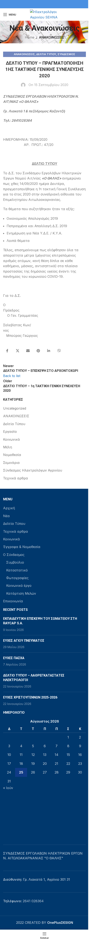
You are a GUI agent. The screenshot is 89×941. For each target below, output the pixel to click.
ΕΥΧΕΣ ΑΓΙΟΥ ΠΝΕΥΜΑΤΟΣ (23, 641)
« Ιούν (8, 788)
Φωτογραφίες (17, 578)
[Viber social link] (59, 351)
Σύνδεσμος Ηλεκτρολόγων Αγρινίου (32, 470)
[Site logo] (44, 14)
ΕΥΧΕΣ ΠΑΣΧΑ (13, 658)
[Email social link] (28, 351)
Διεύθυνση (12, 879)
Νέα (6, 516)
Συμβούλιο (15, 562)
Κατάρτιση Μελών (21, 593)
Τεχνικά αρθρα (15, 478)
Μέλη (7, 447)
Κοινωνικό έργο (18, 585)
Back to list (11, 376)
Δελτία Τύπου (46, 54)
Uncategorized (14, 408)
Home (29, 37)
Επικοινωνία (13, 601)
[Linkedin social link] (48, 351)
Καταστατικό (17, 570)
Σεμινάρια (11, 463)
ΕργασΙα (10, 431)
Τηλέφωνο (12, 901)
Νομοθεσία (12, 455)
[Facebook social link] (7, 351)
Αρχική (9, 508)
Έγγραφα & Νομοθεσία (21, 547)
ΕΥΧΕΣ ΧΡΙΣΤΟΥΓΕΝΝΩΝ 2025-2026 (30, 697)
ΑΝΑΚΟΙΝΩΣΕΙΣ (51, 37)
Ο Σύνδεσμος (13, 555)
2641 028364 (33, 901)
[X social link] (17, 351)
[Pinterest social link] (38, 351)
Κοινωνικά (11, 439)
